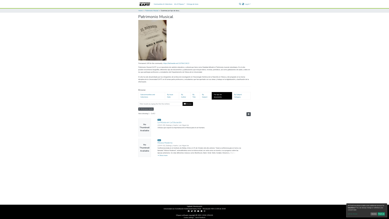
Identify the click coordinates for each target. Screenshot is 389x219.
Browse (189, 104)
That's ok (381, 214)
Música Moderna (165, 142)
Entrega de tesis (192, 4)
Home (140, 11)
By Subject (204, 95)
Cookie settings (189, 217)
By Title (194, 95)
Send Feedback (200, 217)
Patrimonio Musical (151, 11)
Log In (247, 4)
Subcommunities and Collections (147, 95)
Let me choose (352, 214)
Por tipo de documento (218, 95)
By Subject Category (238, 95)
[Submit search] (240, 4)
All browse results (146, 109)
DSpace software (182, 215)
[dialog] (366, 210)
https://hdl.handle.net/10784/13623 (176, 63)
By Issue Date (170, 95)
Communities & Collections (163, 4)
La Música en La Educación (170, 122)
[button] (243, 4)
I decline (373, 214)
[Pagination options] (248, 114)
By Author (183, 95)
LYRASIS (210, 215)
